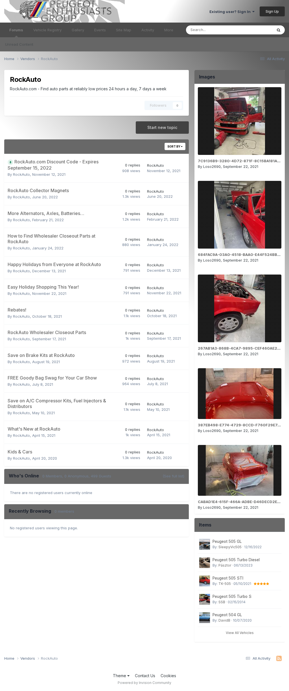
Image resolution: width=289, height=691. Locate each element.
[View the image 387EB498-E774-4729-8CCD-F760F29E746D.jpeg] (239, 393)
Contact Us (145, 675)
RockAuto (21, 174)
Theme (120, 675)
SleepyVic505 (230, 547)
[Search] (278, 29)
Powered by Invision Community (144, 683)
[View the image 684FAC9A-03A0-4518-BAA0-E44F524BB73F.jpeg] (239, 215)
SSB (221, 602)
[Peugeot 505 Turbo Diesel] (204, 562)
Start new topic (162, 127)
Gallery (78, 30)
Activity (147, 30)
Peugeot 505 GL (227, 541)
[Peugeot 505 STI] (204, 581)
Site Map (123, 30)
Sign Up (272, 11)
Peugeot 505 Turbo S (232, 596)
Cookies (168, 675)
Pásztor (224, 565)
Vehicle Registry (47, 30)
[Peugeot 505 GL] (204, 544)
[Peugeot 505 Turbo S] (204, 599)
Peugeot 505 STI (228, 578)
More (168, 30)
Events (100, 30)
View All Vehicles (240, 633)
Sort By (174, 146)
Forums (16, 30)
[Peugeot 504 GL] (204, 617)
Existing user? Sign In (230, 11)
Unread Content (19, 44)
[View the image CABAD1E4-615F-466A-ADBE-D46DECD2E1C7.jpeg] (239, 470)
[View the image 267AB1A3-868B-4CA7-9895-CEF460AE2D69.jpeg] (239, 308)
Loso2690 (212, 166)
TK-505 (224, 584)
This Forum (255, 30)
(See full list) (173, 476)
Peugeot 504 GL (227, 615)
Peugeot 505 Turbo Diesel (236, 560)
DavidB (224, 620)
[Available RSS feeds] (279, 659)
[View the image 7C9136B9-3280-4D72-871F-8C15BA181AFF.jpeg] (239, 121)
